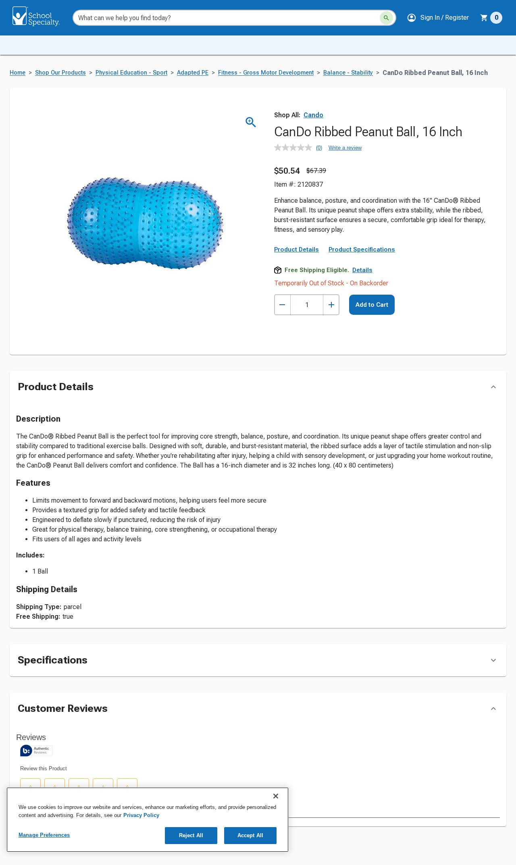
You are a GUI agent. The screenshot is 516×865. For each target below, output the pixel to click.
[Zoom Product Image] (250, 122)
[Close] (276, 796)
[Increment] (331, 305)
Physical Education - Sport (131, 72)
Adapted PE (192, 72)
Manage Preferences (44, 835)
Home (17, 72)
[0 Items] (484, 18)
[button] (438, 18)
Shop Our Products (60, 72)
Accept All (250, 835)
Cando (313, 115)
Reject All (191, 835)
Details (362, 270)
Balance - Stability (348, 72)
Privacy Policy (141, 815)
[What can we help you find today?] (386, 18)
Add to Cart (372, 304)
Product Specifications (362, 249)
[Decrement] (282, 305)
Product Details (296, 249)
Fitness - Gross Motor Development (266, 72)
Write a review (345, 148)
